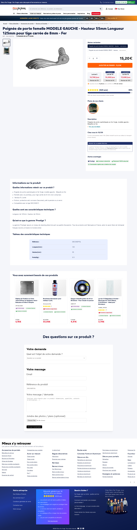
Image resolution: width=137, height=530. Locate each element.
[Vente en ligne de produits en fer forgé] (19, 8)
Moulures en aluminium (84, 465)
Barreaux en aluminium (84, 476)
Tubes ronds (30, 459)
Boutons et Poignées (8, 458)
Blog (88, 13)
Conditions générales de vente (22, 501)
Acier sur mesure (35, 13)
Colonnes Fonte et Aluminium (89, 454)
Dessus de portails (108, 467)
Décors (105, 465)
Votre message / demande (40, 394)
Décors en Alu (82, 457)
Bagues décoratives (59, 454)
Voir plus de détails (94, 127)
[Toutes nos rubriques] (14, 13)
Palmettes (105, 459)
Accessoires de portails (11, 450)
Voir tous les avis (53, 521)
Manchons (55, 456)
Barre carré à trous (57, 474)
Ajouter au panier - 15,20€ (110, 65)
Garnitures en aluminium (110, 453)
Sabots (4, 472)
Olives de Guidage (7, 461)
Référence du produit (37, 384)
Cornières (30, 470)
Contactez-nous (17, 505)
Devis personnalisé (69, 13)
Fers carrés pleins (32, 465)
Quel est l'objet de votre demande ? (45, 354)
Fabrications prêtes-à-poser (52, 13)
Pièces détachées (22, 13)
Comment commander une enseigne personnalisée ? (85, 501)
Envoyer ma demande (34, 427)
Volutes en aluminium (83, 471)
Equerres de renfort (8, 475)
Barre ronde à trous (58, 472)
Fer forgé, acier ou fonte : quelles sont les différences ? (86, 495)
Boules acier (82, 450)
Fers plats (30, 467)
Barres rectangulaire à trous (60, 477)
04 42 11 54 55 (121, 2)
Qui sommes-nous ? (19, 498)
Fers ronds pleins (32, 462)
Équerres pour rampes (59, 459)
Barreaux (55, 463)
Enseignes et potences (111, 474)
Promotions (96, 13)
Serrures (4, 469)
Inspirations (81, 13)
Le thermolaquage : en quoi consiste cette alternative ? (86, 507)
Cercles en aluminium (83, 474)
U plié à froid (56, 450)
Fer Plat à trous (56, 469)
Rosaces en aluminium (84, 462)
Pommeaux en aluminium (110, 450)
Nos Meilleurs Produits (19, 494)
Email (29, 374)
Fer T (28, 473)
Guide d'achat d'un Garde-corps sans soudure (85, 513)
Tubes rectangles (32, 476)
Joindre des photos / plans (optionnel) (46, 416)
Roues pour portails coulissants (11, 467)
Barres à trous (57, 466)
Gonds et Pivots (6, 455)
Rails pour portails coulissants (10, 464)
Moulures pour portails (109, 470)
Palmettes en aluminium (84, 460)
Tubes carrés (31, 456)
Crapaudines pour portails (34, 450)
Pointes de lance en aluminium (86, 468)
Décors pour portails (111, 456)
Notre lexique (17, 509)
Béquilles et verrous (8, 453)
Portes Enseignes (108, 476)
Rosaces (105, 462)
